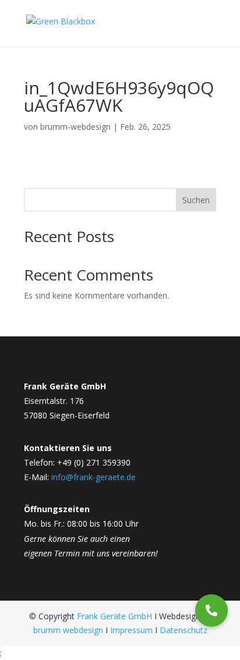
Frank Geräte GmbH (114, 616)
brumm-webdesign (75, 126)
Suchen (196, 199)
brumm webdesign (68, 630)
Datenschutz (183, 630)
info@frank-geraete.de (93, 476)
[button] (211, 610)
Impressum (131, 630)
